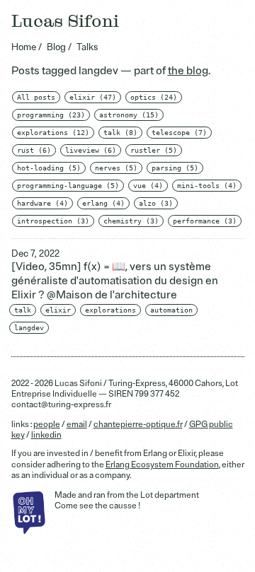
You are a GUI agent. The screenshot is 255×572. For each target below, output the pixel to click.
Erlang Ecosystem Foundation (162, 465)
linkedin (46, 435)
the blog (188, 71)
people (46, 424)
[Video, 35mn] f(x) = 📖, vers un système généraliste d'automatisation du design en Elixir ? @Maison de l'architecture (114, 280)
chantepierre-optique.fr (138, 424)
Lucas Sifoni (65, 21)
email (77, 424)
